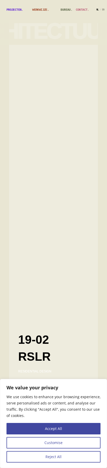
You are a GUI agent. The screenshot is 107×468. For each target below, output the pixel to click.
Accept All (53, 428)
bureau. (66, 10)
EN (103, 10)
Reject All (53, 456)
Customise (53, 442)
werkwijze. (40, 10)
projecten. (14, 10)
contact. (82, 10)
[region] (53, 423)
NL (97, 10)
